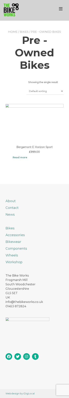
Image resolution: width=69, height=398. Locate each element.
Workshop (14, 262)
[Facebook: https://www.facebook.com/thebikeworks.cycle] (9, 356)
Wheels (12, 255)
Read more (20, 157)
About (11, 201)
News (10, 215)
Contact (12, 208)
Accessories (15, 235)
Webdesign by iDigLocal (20, 393)
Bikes (24, 31)
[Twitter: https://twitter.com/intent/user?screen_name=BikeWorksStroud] (17, 356)
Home (12, 31)
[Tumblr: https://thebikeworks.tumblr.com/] (35, 356)
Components (16, 249)
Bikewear (13, 242)
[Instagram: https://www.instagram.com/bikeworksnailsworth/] (26, 356)
